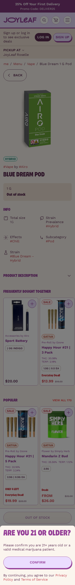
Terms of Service (34, 579)
